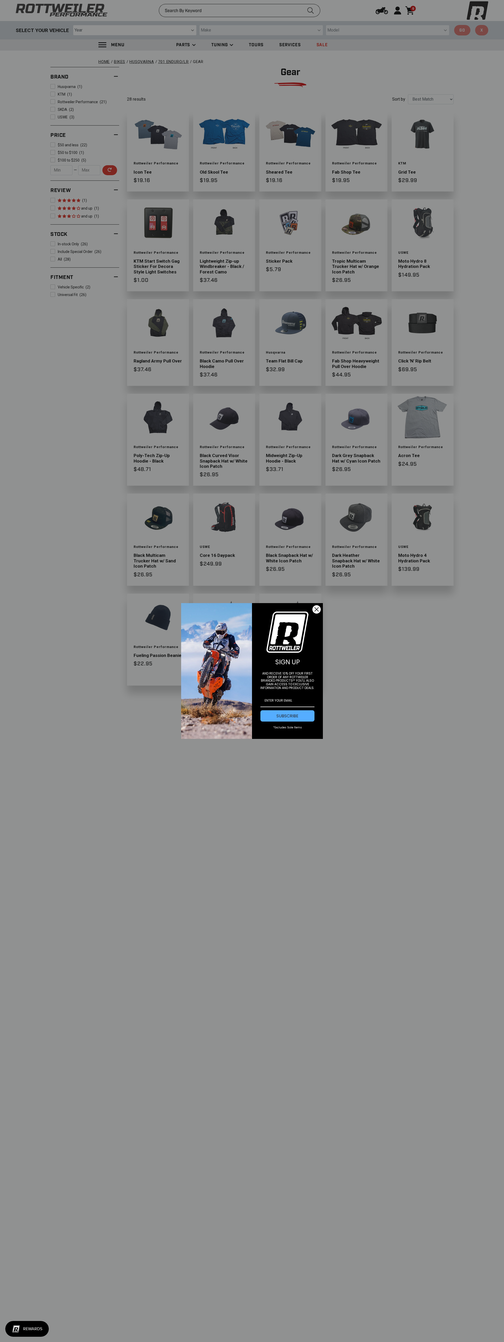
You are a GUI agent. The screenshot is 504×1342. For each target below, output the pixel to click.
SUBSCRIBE (287, 716)
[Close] (316, 609)
